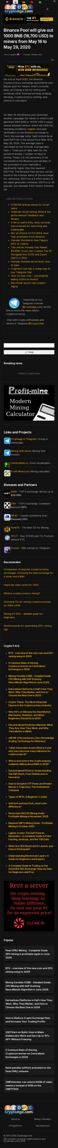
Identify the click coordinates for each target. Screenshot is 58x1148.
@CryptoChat (36, 323)
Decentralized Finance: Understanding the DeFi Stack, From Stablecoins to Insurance (29, 773)
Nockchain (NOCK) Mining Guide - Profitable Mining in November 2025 (28, 815)
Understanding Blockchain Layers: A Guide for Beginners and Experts (28, 857)
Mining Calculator (42, 1119)
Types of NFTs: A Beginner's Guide (27, 796)
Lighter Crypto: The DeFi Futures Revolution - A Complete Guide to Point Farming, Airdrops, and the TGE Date (29, 836)
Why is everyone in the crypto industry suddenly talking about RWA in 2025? (29, 762)
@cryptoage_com (32, 306)
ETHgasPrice (15, 1125)
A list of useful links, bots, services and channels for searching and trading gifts (30, 226)
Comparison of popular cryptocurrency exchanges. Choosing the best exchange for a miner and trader (29, 573)
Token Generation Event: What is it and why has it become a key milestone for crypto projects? (29, 751)
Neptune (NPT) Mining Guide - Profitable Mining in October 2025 (30, 825)
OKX (13, 503)
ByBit (14, 491)
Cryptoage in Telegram (24, 439)
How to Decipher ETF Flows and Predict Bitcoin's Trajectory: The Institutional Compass (30, 786)
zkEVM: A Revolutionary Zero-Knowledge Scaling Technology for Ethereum (31, 739)
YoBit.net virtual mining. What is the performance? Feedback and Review (31, 215)
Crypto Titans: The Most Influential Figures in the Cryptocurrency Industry (29, 704)
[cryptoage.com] (19, 9)
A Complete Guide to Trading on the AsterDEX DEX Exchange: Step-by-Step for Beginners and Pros (30, 869)
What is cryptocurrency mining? (22, 593)
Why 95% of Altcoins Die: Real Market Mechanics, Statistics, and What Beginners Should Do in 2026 (29, 715)
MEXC (14, 515)
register (32, 129)
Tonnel (15, 548)
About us (15, 1119)
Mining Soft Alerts (21, 451)
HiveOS (15, 527)
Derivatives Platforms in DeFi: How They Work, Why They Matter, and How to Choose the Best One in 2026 (30, 692)
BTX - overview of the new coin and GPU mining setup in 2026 (30, 655)
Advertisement (43, 1125)
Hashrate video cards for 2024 (21, 584)
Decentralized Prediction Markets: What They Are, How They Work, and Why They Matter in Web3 (30, 728)
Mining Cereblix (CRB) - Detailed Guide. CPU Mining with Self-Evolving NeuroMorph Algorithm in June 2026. (29, 679)
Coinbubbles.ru (19, 463)
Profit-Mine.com (20, 471)
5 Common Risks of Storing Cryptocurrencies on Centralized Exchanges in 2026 (26, 666)
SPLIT (14, 536)
